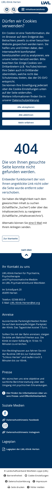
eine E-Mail (35, 223)
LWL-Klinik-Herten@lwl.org (25, 302)
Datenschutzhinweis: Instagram (23, 432)
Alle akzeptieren (26, 107)
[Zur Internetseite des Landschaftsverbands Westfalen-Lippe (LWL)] (46, 3)
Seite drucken (17, 487)
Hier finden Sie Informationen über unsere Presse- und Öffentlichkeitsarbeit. (26, 394)
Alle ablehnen (26, 114)
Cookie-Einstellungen (38, 475)
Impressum (41, 481)
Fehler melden (37, 487)
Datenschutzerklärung (25, 100)
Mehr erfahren (26, 122)
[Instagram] (5, 425)
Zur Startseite (10, 238)
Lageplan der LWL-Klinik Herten (22, 449)
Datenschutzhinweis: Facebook (22, 419)
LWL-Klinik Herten (11, 2)
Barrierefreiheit (14, 475)
